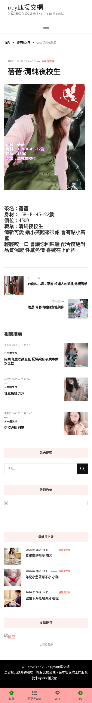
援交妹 (15, 672)
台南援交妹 (65, 571)
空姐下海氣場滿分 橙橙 (42, 598)
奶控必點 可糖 (14, 427)
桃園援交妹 (65, 592)
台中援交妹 (48, 61)
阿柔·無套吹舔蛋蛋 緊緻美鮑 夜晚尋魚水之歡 (31, 361)
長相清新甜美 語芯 (39, 556)
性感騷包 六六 (14, 393)
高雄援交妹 (65, 549)
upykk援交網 (25, 7)
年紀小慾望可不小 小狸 (42, 577)
